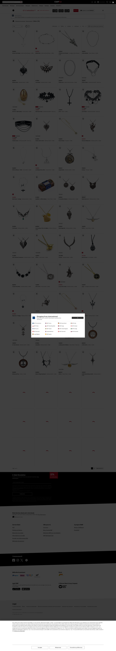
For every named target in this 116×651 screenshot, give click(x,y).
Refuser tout (58, 647)
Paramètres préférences (76, 647)
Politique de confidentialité (19, 631)
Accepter (40, 647)
